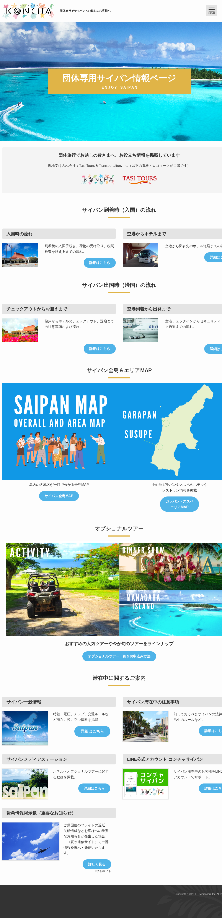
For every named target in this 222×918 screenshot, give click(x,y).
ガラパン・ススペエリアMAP (179, 504)
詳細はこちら (99, 262)
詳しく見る (97, 864)
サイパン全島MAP (59, 496)
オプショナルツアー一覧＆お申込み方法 (119, 656)
